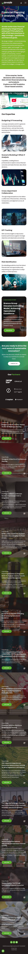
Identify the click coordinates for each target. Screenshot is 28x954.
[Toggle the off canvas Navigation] (25, 3)
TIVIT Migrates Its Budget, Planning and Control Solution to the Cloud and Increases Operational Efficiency (13, 805)
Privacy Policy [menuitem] (14, 948)
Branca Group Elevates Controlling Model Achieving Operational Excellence (13, 616)
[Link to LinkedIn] (11, 942)
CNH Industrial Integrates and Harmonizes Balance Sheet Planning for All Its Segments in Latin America (13, 765)
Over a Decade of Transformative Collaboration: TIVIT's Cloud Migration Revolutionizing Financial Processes (14, 654)
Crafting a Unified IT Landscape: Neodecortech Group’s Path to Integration (12, 496)
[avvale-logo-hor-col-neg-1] (7, 3)
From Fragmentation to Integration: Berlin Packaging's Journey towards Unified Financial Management (13, 576)
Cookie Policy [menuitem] (14, 949)
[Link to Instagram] (14, 942)
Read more (9, 330)
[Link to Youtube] (16, 942)
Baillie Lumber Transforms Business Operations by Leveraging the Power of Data (13, 536)
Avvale (7, 946)
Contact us (14, 363)
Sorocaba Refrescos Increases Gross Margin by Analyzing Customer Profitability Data (14, 691)
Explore (6, 438)
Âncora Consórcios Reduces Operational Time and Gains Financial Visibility (13, 843)
